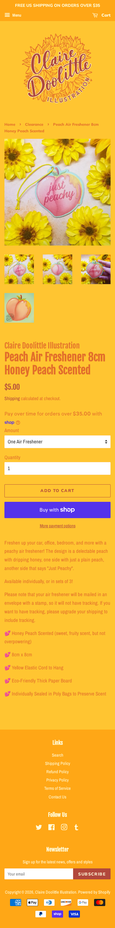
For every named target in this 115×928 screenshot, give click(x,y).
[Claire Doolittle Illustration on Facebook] (51, 828)
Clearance (34, 124)
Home (9, 124)
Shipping (12, 398)
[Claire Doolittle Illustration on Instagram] (64, 828)
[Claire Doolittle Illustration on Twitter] (39, 828)
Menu (16, 15)
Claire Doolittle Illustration (55, 892)
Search (57, 755)
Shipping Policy (57, 763)
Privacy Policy (57, 780)
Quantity (12, 457)
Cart (105, 15)
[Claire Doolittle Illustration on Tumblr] (76, 828)
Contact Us (57, 797)
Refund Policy (57, 772)
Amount (11, 430)
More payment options (57, 526)
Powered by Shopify (94, 892)
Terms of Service (57, 788)
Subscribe (92, 874)
